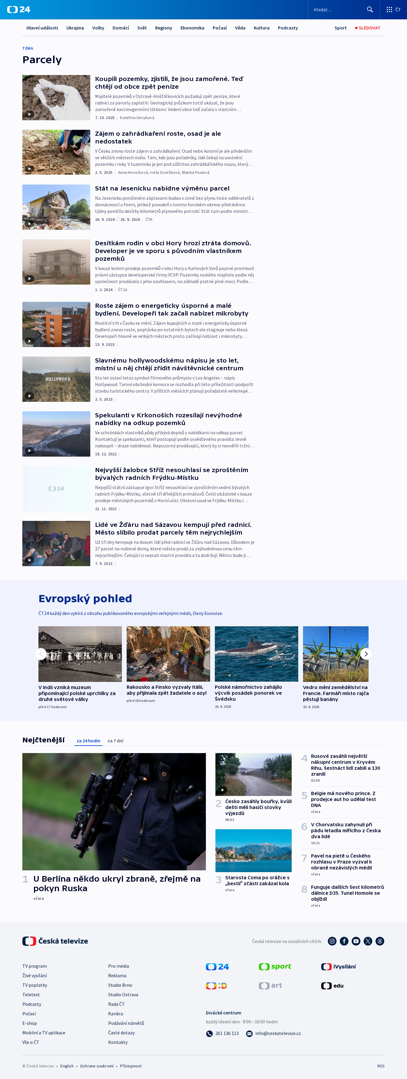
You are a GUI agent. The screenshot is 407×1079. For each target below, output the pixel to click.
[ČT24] (18, 9)
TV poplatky (34, 985)
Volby (98, 28)
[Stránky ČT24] (217, 966)
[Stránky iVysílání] (338, 966)
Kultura (262, 28)
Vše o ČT (30, 1042)
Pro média (118, 966)
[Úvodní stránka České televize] (55, 941)
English (66, 1066)
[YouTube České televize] (356, 941)
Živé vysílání (34, 975)
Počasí (220, 28)
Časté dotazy (121, 1033)
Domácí (121, 28)
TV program (34, 966)
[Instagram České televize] (332, 941)
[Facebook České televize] (344, 941)
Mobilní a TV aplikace (43, 1033)
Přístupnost (131, 1066)
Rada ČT (116, 1004)
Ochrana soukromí (97, 1066)
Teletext (31, 994)
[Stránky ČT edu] (332, 985)
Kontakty (118, 1042)
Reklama (117, 975)
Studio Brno (120, 985)
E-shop (29, 1023)
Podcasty (288, 28)
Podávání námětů (126, 1023)
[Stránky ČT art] (270, 985)
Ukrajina (75, 28)
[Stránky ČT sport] (275, 966)
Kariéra (115, 1013)
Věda (240, 28)
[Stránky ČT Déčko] (216, 985)
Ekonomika (192, 28)
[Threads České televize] (380, 941)
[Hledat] (370, 9)
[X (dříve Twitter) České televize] (368, 941)
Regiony (163, 28)
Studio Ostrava (123, 994)
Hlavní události (42, 28)
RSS (381, 1066)
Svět (142, 28)
